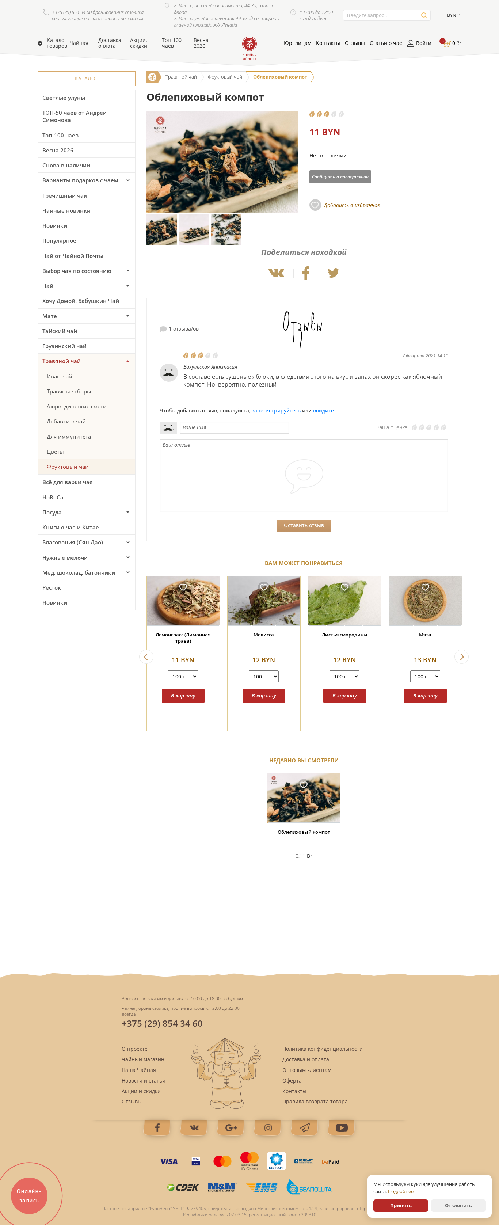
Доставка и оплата (305, 1059)
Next (461, 657)
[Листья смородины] (344, 601)
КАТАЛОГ (86, 78)
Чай (47, 285)
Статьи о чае (386, 43)
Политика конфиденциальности (322, 1048)
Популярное (59, 240)
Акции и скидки (141, 1091)
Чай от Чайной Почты (72, 255)
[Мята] (425, 601)
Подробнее (401, 1191)
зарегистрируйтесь (276, 410)
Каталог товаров (57, 43)
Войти (423, 43)
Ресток (51, 587)
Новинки (54, 225)
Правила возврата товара (315, 1101)
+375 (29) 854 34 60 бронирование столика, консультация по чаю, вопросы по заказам (98, 15)
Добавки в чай (66, 421)
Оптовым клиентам (306, 1069)
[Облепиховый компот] (303, 798)
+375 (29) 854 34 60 (162, 1023)
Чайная (78, 43)
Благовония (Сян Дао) (72, 542)
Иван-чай (59, 376)
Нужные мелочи (65, 557)
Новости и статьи (143, 1080)
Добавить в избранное (352, 205)
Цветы (55, 451)
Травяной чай (61, 361)
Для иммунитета (69, 436)
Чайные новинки (66, 210)
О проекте (135, 1048)
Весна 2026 (201, 43)
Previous (146, 657)
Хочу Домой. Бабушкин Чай (80, 300)
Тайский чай (59, 331)
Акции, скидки (138, 43)
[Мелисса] (264, 601)
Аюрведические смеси (77, 406)
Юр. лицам (297, 43)
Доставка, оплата (110, 43)
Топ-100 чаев (172, 43)
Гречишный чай (64, 195)
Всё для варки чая (67, 482)
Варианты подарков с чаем (80, 180)
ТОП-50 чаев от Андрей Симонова (74, 116)
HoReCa (53, 497)
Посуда (52, 512)
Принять (401, 1205)
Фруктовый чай (68, 466)
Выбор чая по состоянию (76, 270)
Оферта (292, 1080)
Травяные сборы (69, 391)
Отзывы (355, 43)
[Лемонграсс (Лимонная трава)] (183, 601)
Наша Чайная (139, 1069)
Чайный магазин (143, 1059)
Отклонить (458, 1205)
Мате (49, 316)
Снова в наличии (66, 165)
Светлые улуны (63, 97)
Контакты (328, 43)
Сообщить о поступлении (340, 177)
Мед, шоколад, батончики (78, 572)
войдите (323, 410)
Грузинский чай (64, 346)
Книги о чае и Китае (70, 527)
